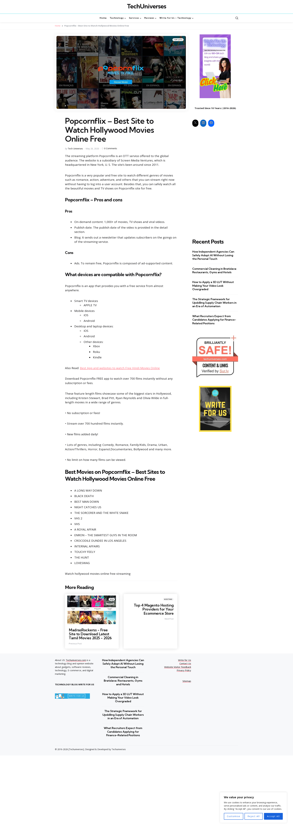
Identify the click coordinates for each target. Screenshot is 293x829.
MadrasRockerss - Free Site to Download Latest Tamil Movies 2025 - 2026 (90, 634)
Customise (233, 816)
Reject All (254, 816)
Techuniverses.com (76, 660)
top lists (178, 40)
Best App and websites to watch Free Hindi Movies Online (120, 368)
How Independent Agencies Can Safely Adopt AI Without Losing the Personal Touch (213, 255)
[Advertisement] (215, 180)
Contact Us (185, 663)
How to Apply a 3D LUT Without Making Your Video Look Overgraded (213, 285)
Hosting (168, 599)
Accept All (273, 816)
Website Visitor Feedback (177, 666)
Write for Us (184, 660)
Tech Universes (75, 148)
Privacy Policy (184, 670)
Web (112, 599)
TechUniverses (146, 6)
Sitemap (187, 681)
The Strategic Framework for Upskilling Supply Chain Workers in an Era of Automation (214, 302)
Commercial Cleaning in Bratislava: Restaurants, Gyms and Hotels (214, 270)
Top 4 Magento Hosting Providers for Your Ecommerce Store (154, 609)
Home (57, 25)
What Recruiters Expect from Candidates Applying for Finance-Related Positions (214, 319)
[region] (253, 807)
